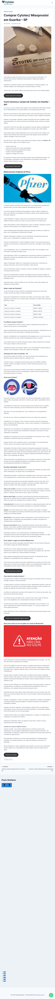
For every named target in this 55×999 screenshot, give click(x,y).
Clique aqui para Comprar (13, 95)
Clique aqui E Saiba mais (13, 166)
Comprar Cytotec (8, 11)
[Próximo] (9, 785)
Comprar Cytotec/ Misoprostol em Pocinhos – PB (14, 768)
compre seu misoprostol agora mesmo (17, 618)
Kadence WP (40, 995)
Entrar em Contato (11, 755)
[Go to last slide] (4, 785)
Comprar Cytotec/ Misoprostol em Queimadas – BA (41, 768)
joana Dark (7, 23)
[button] (51, 995)
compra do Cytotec (10, 108)
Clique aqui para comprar (13, 571)
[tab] (4, 971)
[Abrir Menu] (52, 3)
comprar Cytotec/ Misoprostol (30, 77)
